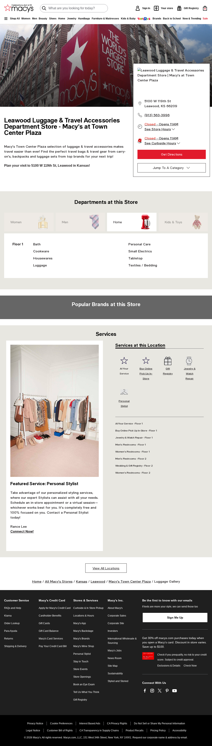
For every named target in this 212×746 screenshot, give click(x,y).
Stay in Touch (80, 661)
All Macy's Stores (58, 581)
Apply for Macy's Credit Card (55, 608)
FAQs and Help (12, 608)
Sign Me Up (175, 617)
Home (117, 222)
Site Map (113, 665)
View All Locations (106, 568)
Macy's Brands (81, 638)
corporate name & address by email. (167, 737)
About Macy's (115, 608)
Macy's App (79, 623)
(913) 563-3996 (157, 115)
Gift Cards (44, 623)
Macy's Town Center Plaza (130, 581)
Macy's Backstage (83, 631)
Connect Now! (22, 531)
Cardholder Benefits (50, 615)
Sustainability (115, 673)
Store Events (80, 669)
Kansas (81, 581)
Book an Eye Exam (84, 684)
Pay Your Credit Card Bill (53, 646)
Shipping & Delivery (15, 646)
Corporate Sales (117, 615)
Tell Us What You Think (86, 692)
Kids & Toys (173, 222)
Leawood (98, 581)
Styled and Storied (118, 681)
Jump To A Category (168, 168)
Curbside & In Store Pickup (88, 608)
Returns (8, 638)
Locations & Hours (83, 615)
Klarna (8, 615)
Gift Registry (80, 699)
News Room (115, 658)
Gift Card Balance (49, 631)
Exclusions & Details (168, 665)
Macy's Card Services (51, 638)
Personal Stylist (82, 653)
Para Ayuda (10, 631)
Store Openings (82, 676)
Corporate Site (116, 623)
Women (16, 222)
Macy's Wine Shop (83, 646)
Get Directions (171, 154)
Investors (113, 631)
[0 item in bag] (205, 8)
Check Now (190, 665)
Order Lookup (12, 623)
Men (65, 222)
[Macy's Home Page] (18, 8)
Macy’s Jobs (115, 650)
